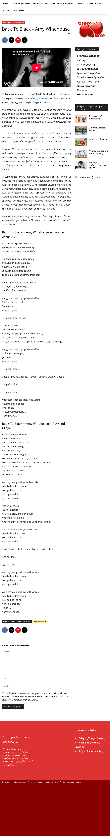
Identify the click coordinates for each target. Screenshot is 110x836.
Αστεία (6, 10)
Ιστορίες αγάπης (94, 3)
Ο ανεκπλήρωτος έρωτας (97, 129)
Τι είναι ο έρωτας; (98, 139)
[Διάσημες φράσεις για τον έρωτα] (81, 165)
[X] (11, 40)
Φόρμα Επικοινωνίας (91, 751)
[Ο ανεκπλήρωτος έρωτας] (81, 130)
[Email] (25, 40)
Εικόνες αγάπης (18, 10)
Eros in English (85, 94)
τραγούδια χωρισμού (35, 98)
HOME (5, 3)
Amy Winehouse (40, 621)
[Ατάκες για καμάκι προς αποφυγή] (81, 154)
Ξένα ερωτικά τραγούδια (62, 3)
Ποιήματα (80, 3)
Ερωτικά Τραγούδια (88, 73)
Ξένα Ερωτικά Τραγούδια (13, 22)
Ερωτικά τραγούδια (41, 3)
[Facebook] (5, 40)
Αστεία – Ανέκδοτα (88, 81)
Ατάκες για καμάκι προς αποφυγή (98, 152)
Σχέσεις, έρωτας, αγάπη (21, 3)
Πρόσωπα (82, 90)
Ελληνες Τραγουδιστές (92, 738)
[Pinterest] (18, 40)
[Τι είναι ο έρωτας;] (81, 142)
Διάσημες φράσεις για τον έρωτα (97, 165)
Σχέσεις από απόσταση (95, 117)
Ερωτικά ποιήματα (88, 68)
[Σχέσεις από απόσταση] (81, 119)
